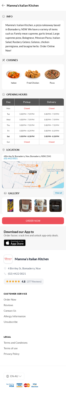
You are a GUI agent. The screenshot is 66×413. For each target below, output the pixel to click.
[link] (33, 273)
